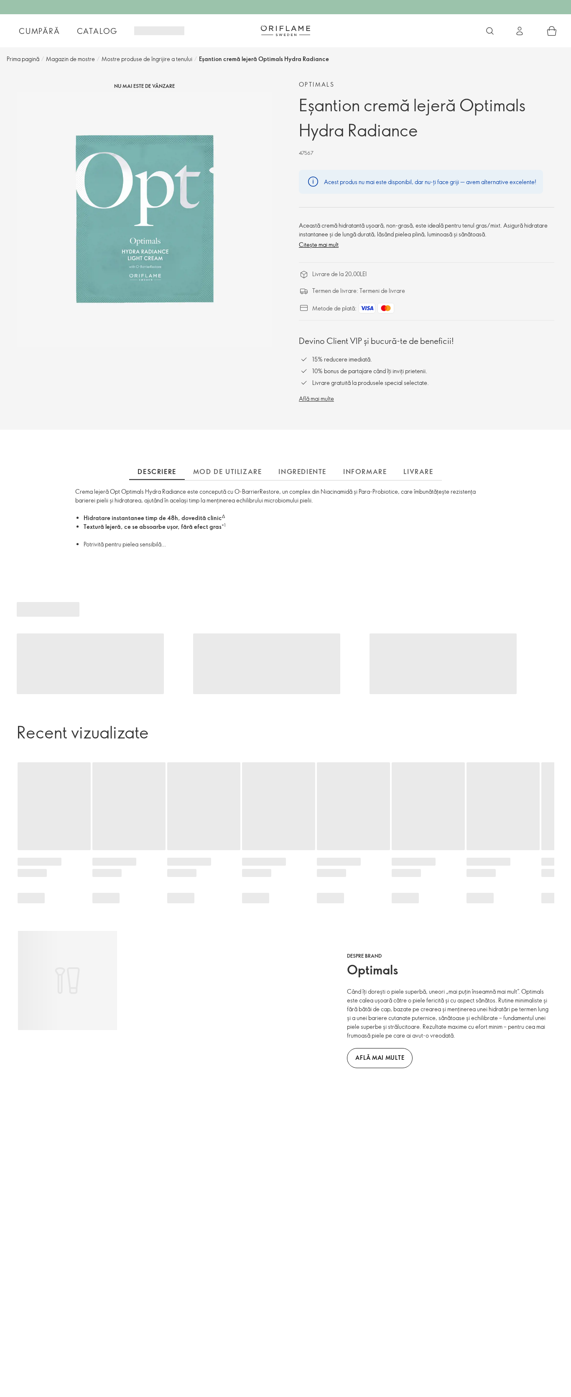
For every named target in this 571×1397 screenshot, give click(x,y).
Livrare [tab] (418, 471)
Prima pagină (23, 59)
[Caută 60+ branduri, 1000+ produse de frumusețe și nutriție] (490, 31)
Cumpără (39, 31)
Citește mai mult (319, 245)
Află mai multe (316, 398)
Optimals (316, 84)
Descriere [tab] (157, 471)
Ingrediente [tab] (302, 471)
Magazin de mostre (70, 59)
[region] (144, 219)
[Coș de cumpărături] (552, 31)
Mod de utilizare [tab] (227, 471)
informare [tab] (365, 471)
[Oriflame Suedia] (285, 30)
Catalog (97, 31)
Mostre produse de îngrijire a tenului (147, 59)
